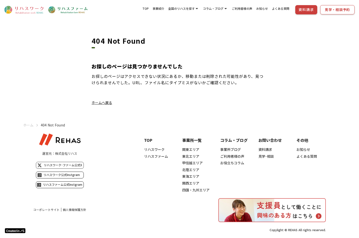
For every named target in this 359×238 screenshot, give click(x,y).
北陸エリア (190, 169)
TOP (145, 8)
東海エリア (190, 176)
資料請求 (265, 149)
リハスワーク (154, 149)
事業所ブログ (230, 149)
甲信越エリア (192, 163)
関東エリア (190, 149)
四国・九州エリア (196, 190)
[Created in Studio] (15, 230)
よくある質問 (280, 8)
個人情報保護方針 (74, 210)
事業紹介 (158, 8)
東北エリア (190, 156)
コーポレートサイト (46, 210)
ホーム (28, 125)
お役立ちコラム (232, 163)
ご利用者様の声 (242, 8)
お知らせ (262, 8)
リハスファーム (156, 156)
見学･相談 (266, 156)
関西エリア (190, 183)
